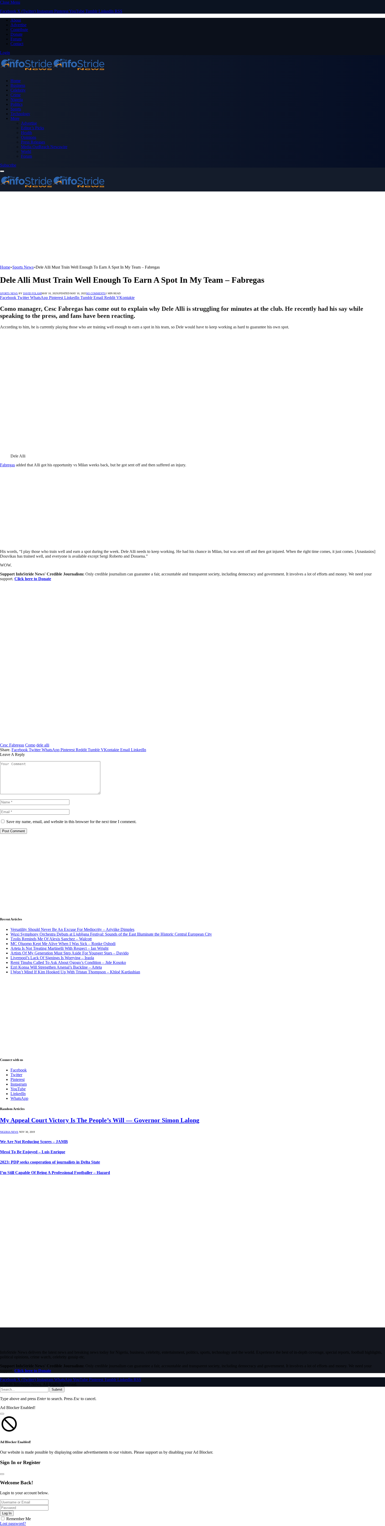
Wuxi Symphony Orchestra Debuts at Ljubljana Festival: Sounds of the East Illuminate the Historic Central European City (111, 934)
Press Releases (33, 142)
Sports (15, 109)
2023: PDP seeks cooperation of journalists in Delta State (50, 1162)
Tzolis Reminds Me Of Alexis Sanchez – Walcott (51, 939)
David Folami (32, 293)
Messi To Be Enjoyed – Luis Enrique (32, 1152)
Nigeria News (9, 1131)
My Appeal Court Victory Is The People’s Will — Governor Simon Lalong (99, 1120)
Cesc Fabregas (12, 745)
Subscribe (8, 165)
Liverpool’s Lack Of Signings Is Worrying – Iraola (52, 958)
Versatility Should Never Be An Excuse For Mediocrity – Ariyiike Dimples (72, 929)
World (26, 151)
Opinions (28, 137)
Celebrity (18, 90)
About (15, 20)
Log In (7, 1513)
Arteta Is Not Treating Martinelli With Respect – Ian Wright (59, 948)
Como (30, 745)
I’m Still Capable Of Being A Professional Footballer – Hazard (55, 1172)
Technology (20, 113)
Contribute (19, 29)
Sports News (9, 293)
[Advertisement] (157, 228)
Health (26, 132)
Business (17, 85)
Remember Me (18, 1519)
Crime (15, 95)
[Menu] (2, 171)
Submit (57, 1389)
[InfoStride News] (52, 72)
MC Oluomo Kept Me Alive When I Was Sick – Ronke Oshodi (63, 943)
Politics (16, 104)
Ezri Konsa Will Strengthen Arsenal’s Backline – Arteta (56, 967)
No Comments (96, 293)
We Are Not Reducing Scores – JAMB (34, 1141)
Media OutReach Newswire (44, 147)
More (14, 118)
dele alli (42, 745)
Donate (16, 34)
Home (15, 80)
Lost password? (13, 1523)
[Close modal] (2, 1414)
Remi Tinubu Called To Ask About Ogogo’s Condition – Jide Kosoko (68, 962)
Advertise (18, 25)
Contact (16, 43)
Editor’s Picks (32, 128)
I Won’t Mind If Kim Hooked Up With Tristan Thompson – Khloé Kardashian (75, 972)
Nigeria (16, 99)
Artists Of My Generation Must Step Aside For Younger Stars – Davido (69, 953)
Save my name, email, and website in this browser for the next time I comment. (71, 821)
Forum (15, 39)
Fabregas (7, 465)
